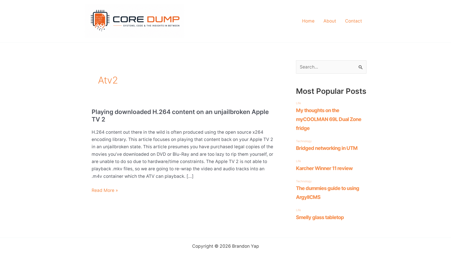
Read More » (105, 190)
